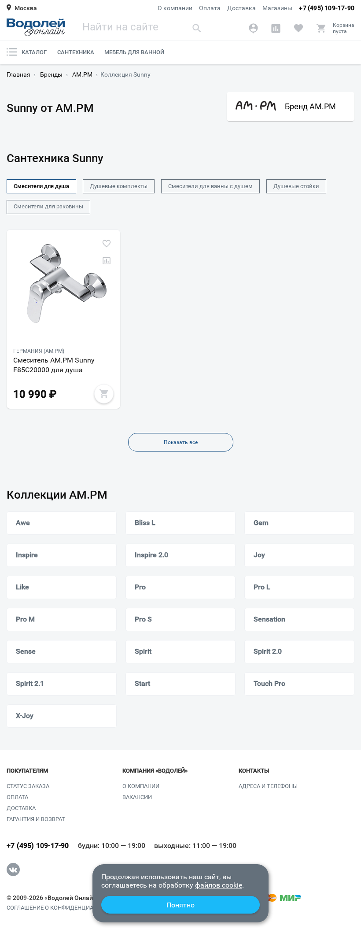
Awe (23, 522)
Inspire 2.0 (151, 555)
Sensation (269, 619)
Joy (259, 555)
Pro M (25, 619)
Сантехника (75, 52)
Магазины (277, 7)
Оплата (210, 7)
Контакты (254, 771)
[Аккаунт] (253, 28)
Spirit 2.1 (30, 683)
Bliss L (145, 522)
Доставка (241, 7)
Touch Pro (269, 683)
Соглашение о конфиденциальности (63, 908)
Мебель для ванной (134, 52)
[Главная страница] (36, 27)
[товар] (63, 285)
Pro (140, 587)
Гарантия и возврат (36, 819)
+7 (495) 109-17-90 (326, 7)
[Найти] (197, 28)
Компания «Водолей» (155, 771)
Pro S (143, 619)
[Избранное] (298, 28)
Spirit (143, 651)
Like (22, 587)
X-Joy (24, 715)
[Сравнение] (275, 28)
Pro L (262, 587)
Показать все (181, 442)
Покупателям (27, 771)
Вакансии (137, 797)
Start (142, 683)
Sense (26, 651)
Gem (261, 522)
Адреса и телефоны (268, 786)
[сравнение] (107, 261)
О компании (175, 7)
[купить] (104, 393)
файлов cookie (218, 885)
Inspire (27, 555)
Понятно (180, 905)
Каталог (34, 52)
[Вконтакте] (13, 869)
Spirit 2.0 (268, 651)
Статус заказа (28, 786)
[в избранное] (107, 244)
